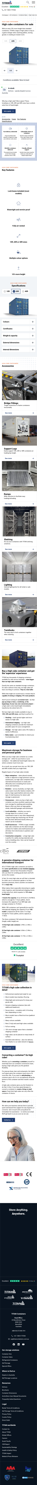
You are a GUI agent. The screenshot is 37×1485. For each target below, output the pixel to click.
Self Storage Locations (9, 1378)
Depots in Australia (8, 1375)
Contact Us (5, 1429)
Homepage (5, 15)
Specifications (7, 121)
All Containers (13, 15)
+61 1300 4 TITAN (10, 10)
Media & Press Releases (10, 1456)
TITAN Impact (6, 1453)
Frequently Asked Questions (11, 1399)
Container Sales (23, 15)
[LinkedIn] (18, 1344)
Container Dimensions (9, 1393)
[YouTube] (23, 1344)
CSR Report (6, 1444)
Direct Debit (6, 1420)
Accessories (6, 119)
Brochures (5, 1390)
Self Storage (6, 1363)
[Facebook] (14, 1344)
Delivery (4, 1387)
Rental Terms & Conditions (11, 1408)
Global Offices (6, 1435)
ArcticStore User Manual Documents (14, 1396)
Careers (4, 1438)
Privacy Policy (6, 1414)
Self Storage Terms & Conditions (13, 1411)
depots (31, 1042)
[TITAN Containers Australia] (7, 2)
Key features (21, 119)
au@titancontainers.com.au (20, 1339)
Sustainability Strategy (9, 1447)
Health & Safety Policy (9, 1450)
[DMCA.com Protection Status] (28, 1478)
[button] (33, 2)
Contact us (7, 1120)
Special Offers (6, 1366)
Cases (14, 119)
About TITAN (6, 1432)
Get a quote (7, 111)
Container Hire (7, 1354)
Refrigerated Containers (10, 1360)
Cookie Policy (6, 1417)
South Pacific (6, 1441)
